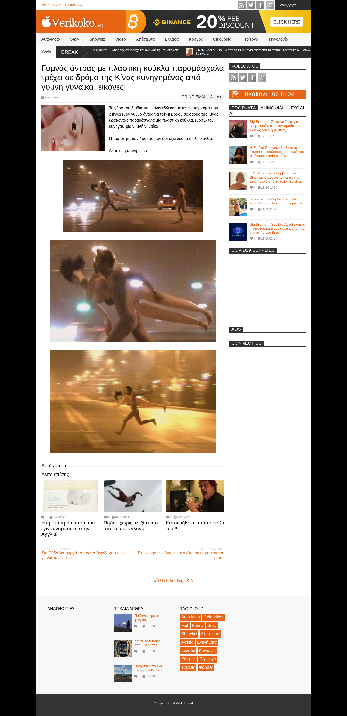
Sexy (74, 39)
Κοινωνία (207, 650)
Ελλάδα (172, 39)
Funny (197, 625)
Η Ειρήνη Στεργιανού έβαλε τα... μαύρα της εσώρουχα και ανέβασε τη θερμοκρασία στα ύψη (104, 51)
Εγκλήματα (207, 642)
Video (120, 39)
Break (69, 52)
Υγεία (46, 52)
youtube (270, 5)
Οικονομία (222, 39)
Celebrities (213, 617)
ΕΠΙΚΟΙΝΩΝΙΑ (73, 5)
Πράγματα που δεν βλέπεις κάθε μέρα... (150, 668)
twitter (251, 5)
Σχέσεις (188, 667)
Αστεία (187, 642)
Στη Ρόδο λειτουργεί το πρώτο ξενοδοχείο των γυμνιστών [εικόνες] (82, 555)
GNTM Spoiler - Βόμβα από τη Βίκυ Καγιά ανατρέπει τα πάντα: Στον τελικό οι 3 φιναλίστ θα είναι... (236, 51)
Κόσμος (196, 39)
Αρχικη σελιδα (51, 5)
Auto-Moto (50, 39)
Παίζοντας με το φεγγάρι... (146, 618)
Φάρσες (206, 667)
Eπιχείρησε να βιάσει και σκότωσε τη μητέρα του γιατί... (181, 555)
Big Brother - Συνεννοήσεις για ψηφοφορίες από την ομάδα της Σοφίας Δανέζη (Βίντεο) (275, 126)
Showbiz (97, 39)
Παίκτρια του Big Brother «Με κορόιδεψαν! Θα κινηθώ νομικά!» (276, 201)
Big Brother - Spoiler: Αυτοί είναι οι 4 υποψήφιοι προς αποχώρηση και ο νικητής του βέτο (277, 228)
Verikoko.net (184, 703)
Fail (184, 625)
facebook (260, 5)
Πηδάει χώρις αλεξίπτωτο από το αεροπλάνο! (131, 525)
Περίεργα (250, 39)
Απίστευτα (145, 39)
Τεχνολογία (278, 39)
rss (242, 5)
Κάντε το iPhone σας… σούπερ (147, 643)
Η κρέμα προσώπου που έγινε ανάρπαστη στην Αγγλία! (68, 528)
